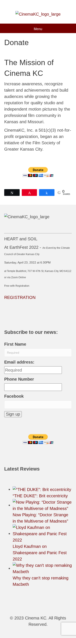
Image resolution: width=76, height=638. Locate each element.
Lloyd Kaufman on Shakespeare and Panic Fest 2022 (40, 552)
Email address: (19, 362)
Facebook (14, 396)
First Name (15, 344)
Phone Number (19, 379)
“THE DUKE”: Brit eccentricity (40, 496)
